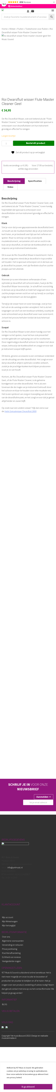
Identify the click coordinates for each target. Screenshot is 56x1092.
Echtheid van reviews (11, 957)
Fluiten (20, 28)
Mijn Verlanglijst (8, 925)
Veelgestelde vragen (11, 961)
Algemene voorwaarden (13, 940)
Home (5, 28)
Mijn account (7, 917)
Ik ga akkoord (28, 1086)
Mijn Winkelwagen (10, 921)
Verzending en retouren (12, 944)
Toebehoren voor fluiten (36, 28)
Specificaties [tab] (35, 180)
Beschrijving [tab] (14, 180)
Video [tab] (10, 186)
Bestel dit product (35, 143)
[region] (28, 1077)
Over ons (6, 936)
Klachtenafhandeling (11, 953)
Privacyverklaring (9, 949)
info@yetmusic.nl (15, 867)
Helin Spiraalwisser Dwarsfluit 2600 (20, 411)
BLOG (4, 1004)
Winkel (12, 28)
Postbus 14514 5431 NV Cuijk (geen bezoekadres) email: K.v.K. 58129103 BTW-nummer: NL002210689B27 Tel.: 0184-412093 (17, 867)
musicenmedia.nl (9, 1038)
